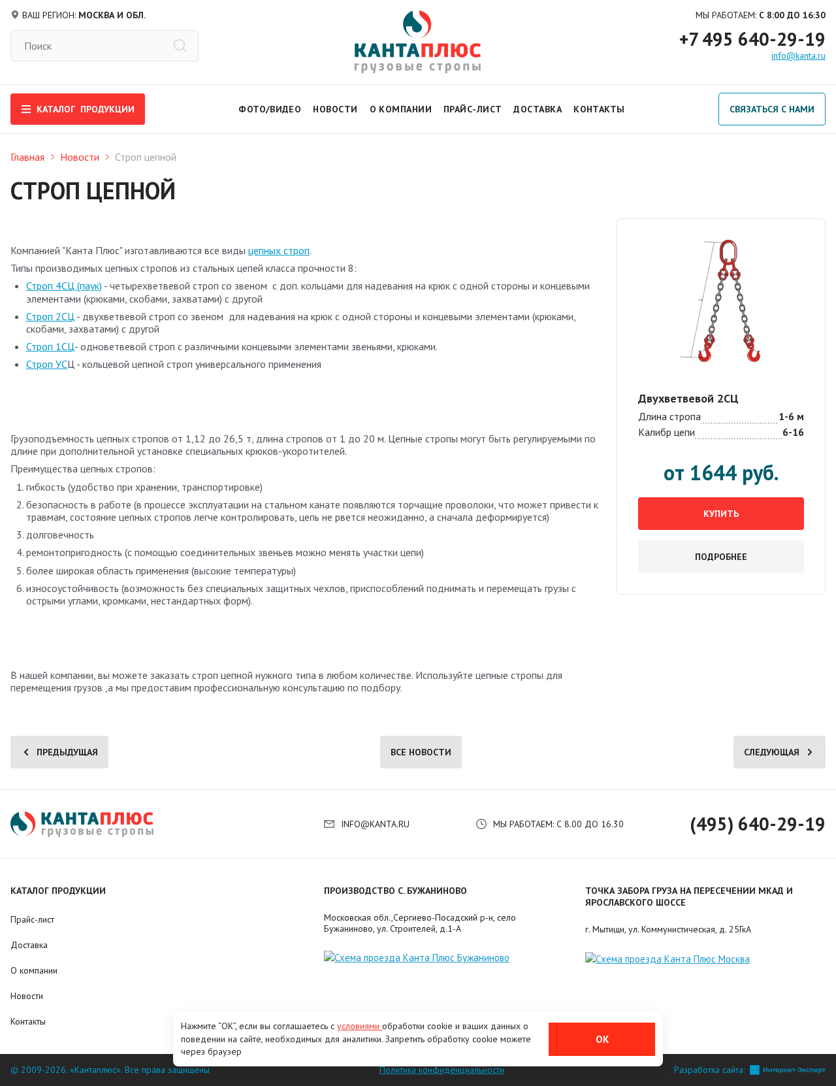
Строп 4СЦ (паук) (64, 285)
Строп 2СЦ (50, 316)
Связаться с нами (772, 109)
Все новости (421, 752)
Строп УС (46, 363)
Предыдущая (67, 752)
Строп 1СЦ (50, 346)
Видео (285, 109)
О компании (401, 109)
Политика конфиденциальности (441, 1070)
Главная (27, 157)
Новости (335, 109)
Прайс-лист (472, 109)
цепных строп (279, 250)
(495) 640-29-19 (758, 824)
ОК (602, 1039)
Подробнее (721, 557)
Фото (252, 109)
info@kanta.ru (798, 55)
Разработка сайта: (709, 1070)
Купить (721, 513)
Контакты (599, 109)
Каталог (86, 109)
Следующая (771, 752)
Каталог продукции (58, 891)
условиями (359, 1026)
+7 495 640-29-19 (752, 39)
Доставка (537, 109)
